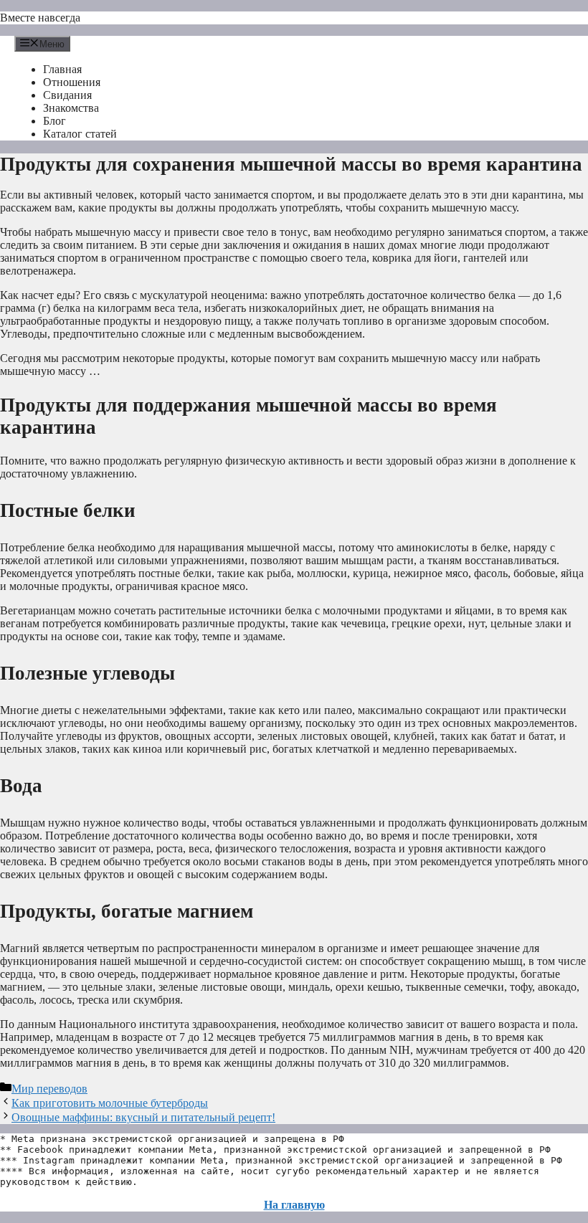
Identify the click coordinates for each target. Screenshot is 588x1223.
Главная (62, 69)
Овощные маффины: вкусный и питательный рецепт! (143, 1117)
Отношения (71, 82)
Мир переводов (49, 1088)
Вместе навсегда (40, 17)
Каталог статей (80, 134)
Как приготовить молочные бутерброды (109, 1103)
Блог (54, 121)
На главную (294, 1205)
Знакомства (71, 108)
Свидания (67, 95)
